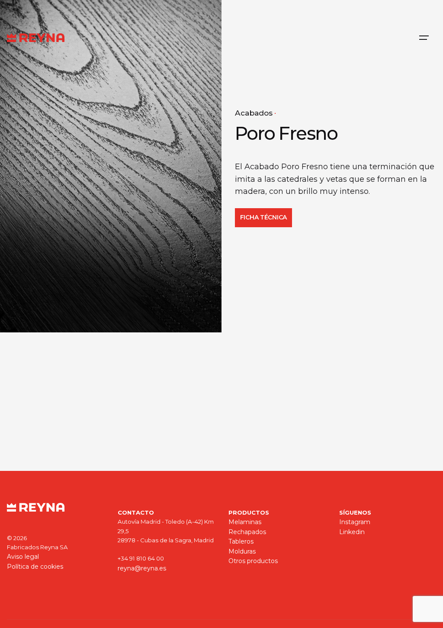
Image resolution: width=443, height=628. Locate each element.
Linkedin (352, 532)
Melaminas (244, 522)
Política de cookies (35, 566)
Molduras (242, 551)
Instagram (354, 522)
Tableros (241, 541)
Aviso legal (23, 556)
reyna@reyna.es (142, 568)
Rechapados (247, 532)
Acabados (254, 112)
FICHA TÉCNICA (263, 217)
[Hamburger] (424, 38)
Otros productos (253, 561)
